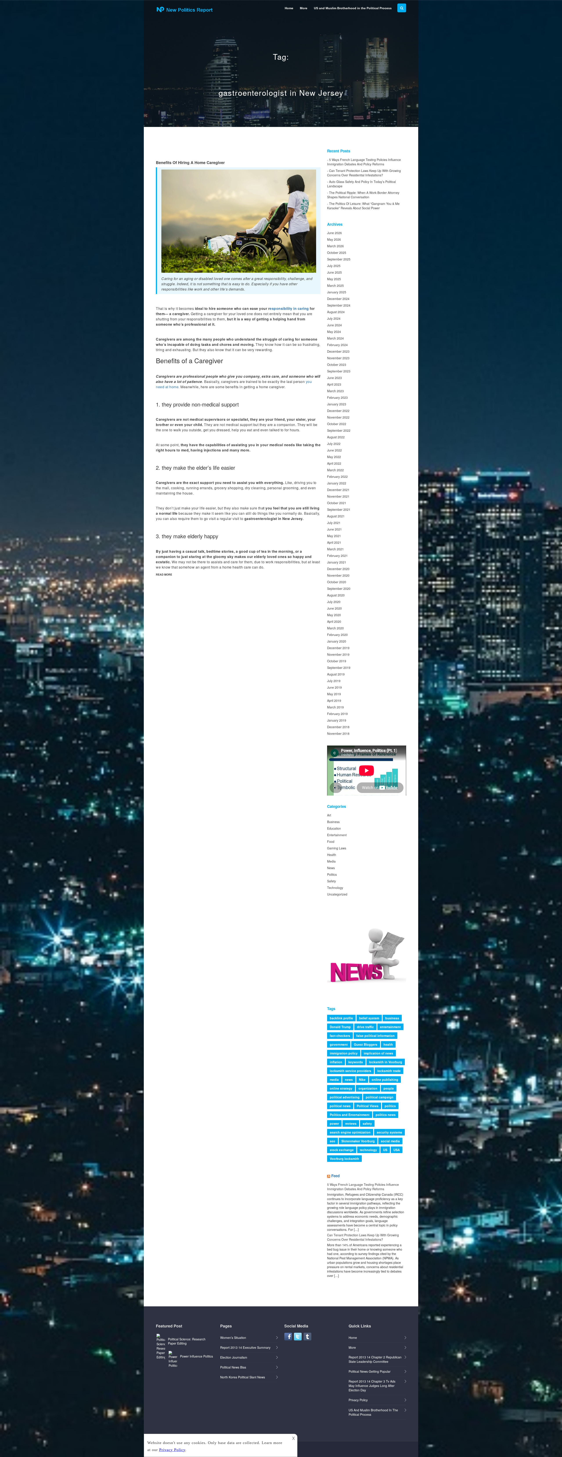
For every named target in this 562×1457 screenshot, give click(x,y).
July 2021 (333, 522)
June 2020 (334, 608)
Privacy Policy (358, 1400)
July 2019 (333, 681)
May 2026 (334, 239)
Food (330, 841)
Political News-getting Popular (370, 1371)
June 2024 (334, 325)
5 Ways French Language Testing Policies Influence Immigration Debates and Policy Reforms (364, 161)
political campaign (379, 1097)
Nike (362, 1079)
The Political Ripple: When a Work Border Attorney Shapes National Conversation (363, 194)
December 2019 (338, 648)
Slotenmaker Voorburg (358, 1141)
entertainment (390, 1027)
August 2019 (336, 674)
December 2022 (338, 410)
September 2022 (338, 430)
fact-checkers (340, 1035)
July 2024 (333, 318)
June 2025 (334, 272)
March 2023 (335, 391)
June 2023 (334, 378)
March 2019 (335, 707)
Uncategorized (337, 894)
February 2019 (337, 713)
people (389, 1088)
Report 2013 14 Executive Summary (245, 1347)
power (334, 1123)
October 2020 (336, 582)
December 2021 (338, 489)
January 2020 (336, 641)
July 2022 (333, 443)
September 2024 (338, 305)
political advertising (345, 1097)
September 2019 (338, 667)
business (392, 1018)
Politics (332, 874)
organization (367, 1088)
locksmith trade (389, 1071)
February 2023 (337, 397)
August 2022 (336, 437)
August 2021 (336, 516)
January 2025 (336, 292)
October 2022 (336, 424)
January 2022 (336, 483)
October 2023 (336, 364)
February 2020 (337, 634)
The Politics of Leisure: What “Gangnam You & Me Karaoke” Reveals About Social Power (363, 205)
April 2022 (334, 463)
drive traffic (365, 1027)
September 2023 (338, 371)
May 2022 (334, 457)
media (334, 1079)
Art (329, 815)
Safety (331, 881)
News (331, 868)
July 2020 (333, 601)
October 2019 (336, 661)
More (303, 8)
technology (368, 1150)
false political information (375, 1035)
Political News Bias (233, 1367)
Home (289, 8)
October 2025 (336, 252)
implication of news (378, 1053)
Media (331, 861)
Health (331, 854)
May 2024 (334, 331)
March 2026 (335, 246)
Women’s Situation (233, 1337)
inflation (336, 1062)
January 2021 (336, 562)
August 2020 (336, 595)
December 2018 (338, 727)
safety (367, 1123)
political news (340, 1106)
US (385, 1150)
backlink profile (341, 1018)
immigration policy (344, 1053)
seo (332, 1141)
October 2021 (336, 503)
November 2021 (338, 496)
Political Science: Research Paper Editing (186, 1341)
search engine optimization (350, 1132)
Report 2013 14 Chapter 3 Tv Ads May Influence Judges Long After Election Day (372, 1385)
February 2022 (337, 476)
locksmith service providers (350, 1071)
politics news (386, 1114)
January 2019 (336, 720)
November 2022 (338, 417)
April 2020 (334, 621)
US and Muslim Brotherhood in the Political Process (353, 8)
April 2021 (334, 542)
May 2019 (334, 694)
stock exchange (342, 1150)
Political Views (367, 1106)
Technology (335, 887)
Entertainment (337, 835)
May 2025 (334, 279)
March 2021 (335, 549)
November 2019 (338, 654)
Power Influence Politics (196, 1356)
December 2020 (338, 569)
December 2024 (338, 298)
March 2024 (335, 338)
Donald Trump (340, 1027)
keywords (355, 1062)
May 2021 (334, 536)
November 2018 (338, 733)
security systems (389, 1132)
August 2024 (336, 312)
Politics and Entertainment (349, 1114)
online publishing (385, 1079)
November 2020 (338, 575)
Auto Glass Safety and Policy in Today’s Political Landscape (361, 183)
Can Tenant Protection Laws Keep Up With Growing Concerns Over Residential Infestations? (364, 172)
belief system (369, 1018)
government (339, 1044)
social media (390, 1141)
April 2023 (334, 384)
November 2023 (338, 358)
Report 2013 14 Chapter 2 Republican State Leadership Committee (375, 1359)
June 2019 (334, 687)
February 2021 (337, 555)
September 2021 (338, 509)
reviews (351, 1123)
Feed (335, 1175)
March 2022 (335, 470)
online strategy (341, 1088)
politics (390, 1106)
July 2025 (333, 266)
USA (396, 1150)
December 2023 (338, 351)
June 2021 (334, 529)
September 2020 (338, 588)
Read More (164, 574)
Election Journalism (233, 1357)
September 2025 (338, 259)
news (349, 1079)
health (388, 1044)
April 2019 (334, 700)
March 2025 (335, 285)
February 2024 (337, 345)
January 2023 (336, 404)
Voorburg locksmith (344, 1158)
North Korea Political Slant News (242, 1377)
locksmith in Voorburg (385, 1062)
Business (333, 822)
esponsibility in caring (289, 308)
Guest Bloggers (365, 1044)
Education (334, 828)
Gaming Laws (336, 848)
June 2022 (334, 450)
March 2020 (335, 628)
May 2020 (334, 615)
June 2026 (334, 233)
